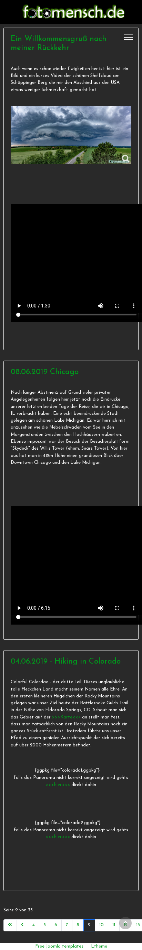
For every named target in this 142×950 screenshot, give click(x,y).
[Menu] (128, 37)
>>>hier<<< (58, 785)
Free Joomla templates (59, 946)
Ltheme (99, 946)
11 (113, 925)
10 (101, 925)
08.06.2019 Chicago (45, 372)
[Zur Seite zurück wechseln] (22, 925)
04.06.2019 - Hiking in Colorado (66, 662)
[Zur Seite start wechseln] (10, 925)
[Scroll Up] (125, 923)
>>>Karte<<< (66, 717)
